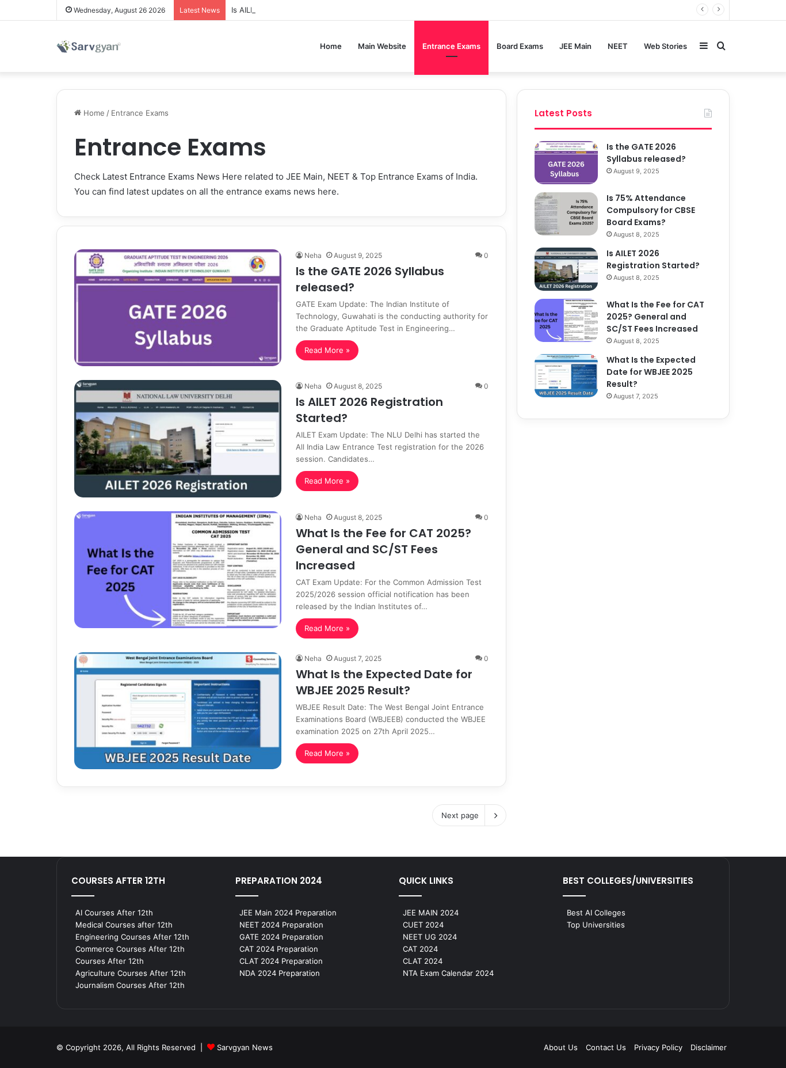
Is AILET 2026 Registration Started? (294, 9)
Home (331, 46)
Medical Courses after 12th (124, 924)
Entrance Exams (451, 46)
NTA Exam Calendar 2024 (448, 973)
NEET (618, 46)
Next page (460, 815)
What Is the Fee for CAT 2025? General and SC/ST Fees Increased (383, 549)
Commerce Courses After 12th (130, 948)
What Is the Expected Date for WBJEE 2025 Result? (384, 682)
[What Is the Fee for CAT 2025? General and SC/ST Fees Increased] (177, 569)
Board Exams (520, 46)
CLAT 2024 (422, 961)
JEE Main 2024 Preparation (288, 912)
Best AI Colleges (596, 912)
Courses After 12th (109, 961)
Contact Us (606, 1047)
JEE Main (575, 46)
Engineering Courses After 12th (132, 936)
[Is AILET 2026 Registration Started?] (177, 438)
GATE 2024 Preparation (281, 936)
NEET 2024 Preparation (281, 924)
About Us (561, 1047)
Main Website (382, 46)
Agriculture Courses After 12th (130, 973)
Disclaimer (708, 1047)
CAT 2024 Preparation (278, 948)
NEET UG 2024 (430, 936)
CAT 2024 (420, 948)
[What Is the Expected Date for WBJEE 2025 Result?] (177, 710)
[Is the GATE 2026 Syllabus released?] (177, 307)
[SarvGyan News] (88, 46)
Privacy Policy (658, 1047)
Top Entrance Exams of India (417, 176)
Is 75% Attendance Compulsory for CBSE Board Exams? (650, 210)
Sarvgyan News (245, 1047)
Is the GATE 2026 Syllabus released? (646, 153)
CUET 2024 (423, 924)
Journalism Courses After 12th (130, 985)
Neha (313, 255)
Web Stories (665, 46)
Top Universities (596, 924)
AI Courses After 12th (114, 912)
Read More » (327, 350)
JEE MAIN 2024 (431, 912)
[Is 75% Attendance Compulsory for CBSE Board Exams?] (566, 213)
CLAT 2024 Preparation (281, 961)
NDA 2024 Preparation (279, 973)
